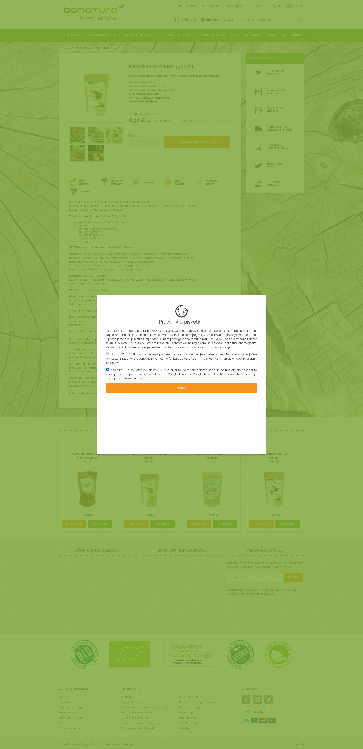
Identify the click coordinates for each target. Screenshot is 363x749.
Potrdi (181, 388)
